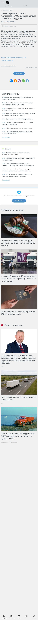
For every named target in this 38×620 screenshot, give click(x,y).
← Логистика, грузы (6, 10)
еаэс (14, 66)
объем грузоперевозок (7, 66)
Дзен (2, 366)
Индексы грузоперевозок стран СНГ (14, 57)
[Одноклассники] (15, 80)
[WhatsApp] (23, 80)
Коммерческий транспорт (9, 442)
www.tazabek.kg (7, 60)
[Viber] (19, 80)
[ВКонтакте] (11, 80)
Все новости (6, 137)
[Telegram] (27, 80)
